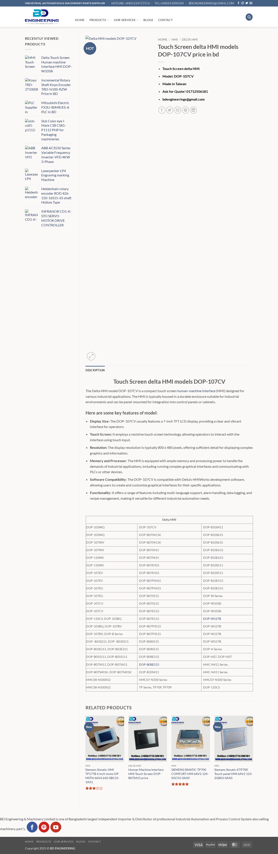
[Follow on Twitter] (246, 3)
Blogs (148, 20)
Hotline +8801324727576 (130, 3)
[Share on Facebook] (161, 110)
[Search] (249, 17)
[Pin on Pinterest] (185, 110)
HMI (175, 39)
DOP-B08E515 (149, 664)
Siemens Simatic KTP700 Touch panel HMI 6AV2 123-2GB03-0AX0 (233, 773)
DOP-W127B (212, 618)
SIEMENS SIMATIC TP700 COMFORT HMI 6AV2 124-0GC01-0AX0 (189, 773)
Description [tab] (95, 370)
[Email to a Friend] (177, 110)
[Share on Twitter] (169, 110)
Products (97, 20)
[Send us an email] (251, 3)
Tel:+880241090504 (169, 3)
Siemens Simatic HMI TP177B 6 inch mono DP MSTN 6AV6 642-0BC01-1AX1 (102, 776)
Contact (165, 20)
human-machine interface (196, 391)
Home (79, 20)
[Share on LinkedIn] (193, 110)
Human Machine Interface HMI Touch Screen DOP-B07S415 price (146, 773)
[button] (91, 356)
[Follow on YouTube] (55, 827)
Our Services (125, 20)
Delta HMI (190, 39)
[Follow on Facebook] (238, 3)
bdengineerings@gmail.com (211, 3)
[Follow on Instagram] (242, 3)
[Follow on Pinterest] (44, 827)
